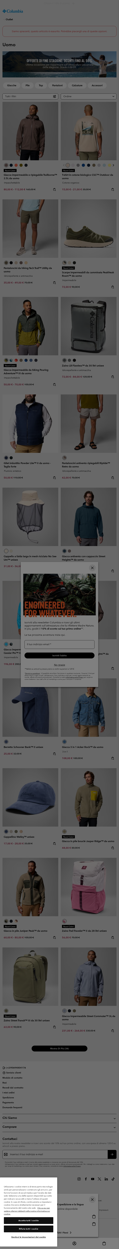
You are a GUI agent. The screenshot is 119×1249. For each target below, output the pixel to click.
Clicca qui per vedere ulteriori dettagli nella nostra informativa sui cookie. (27, 1211)
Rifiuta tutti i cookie (28, 1229)
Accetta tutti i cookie (28, 1220)
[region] (28, 1212)
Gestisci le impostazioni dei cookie (28, 1237)
